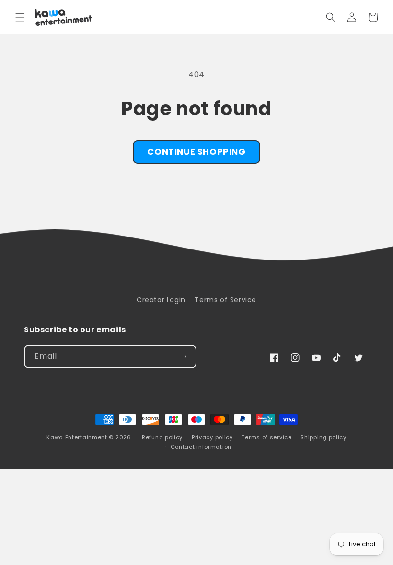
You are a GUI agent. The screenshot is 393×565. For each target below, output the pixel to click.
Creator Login (161, 300)
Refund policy (162, 437)
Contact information (201, 447)
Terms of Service (225, 300)
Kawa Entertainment (77, 437)
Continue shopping (196, 152)
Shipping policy (324, 437)
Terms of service (266, 437)
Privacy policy (212, 437)
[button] (20, 17)
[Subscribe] (185, 356)
